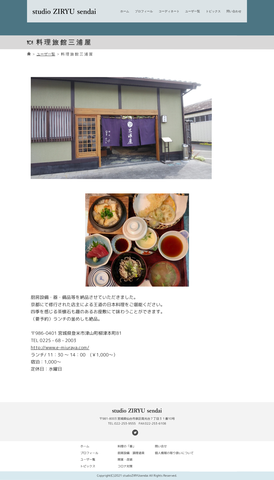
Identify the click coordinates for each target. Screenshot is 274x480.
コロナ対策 (125, 466)
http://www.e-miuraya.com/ (60, 347)
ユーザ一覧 (192, 11)
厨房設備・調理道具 (131, 453)
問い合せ (161, 446)
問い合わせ (233, 11)
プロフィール (144, 11)
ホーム (124, 11)
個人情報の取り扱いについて (174, 453)
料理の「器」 (127, 446)
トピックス (213, 11)
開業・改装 (125, 459)
